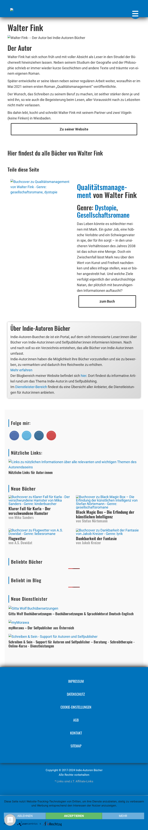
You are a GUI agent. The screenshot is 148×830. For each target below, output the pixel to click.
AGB (76, 720)
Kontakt (76, 732)
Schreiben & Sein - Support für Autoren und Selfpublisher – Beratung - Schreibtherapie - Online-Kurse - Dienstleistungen (71, 644)
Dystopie (105, 207)
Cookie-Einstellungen (76, 707)
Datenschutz (76, 694)
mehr (123, 816)
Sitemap (76, 745)
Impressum (76, 681)
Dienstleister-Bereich (31, 387)
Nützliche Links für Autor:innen (30, 472)
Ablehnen (25, 816)
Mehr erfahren (21, 370)
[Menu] (135, 13)
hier (83, 376)
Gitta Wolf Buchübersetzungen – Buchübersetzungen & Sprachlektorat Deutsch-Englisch (71, 614)
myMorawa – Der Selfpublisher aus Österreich (41, 628)
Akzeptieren (74, 816)
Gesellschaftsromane (103, 215)
